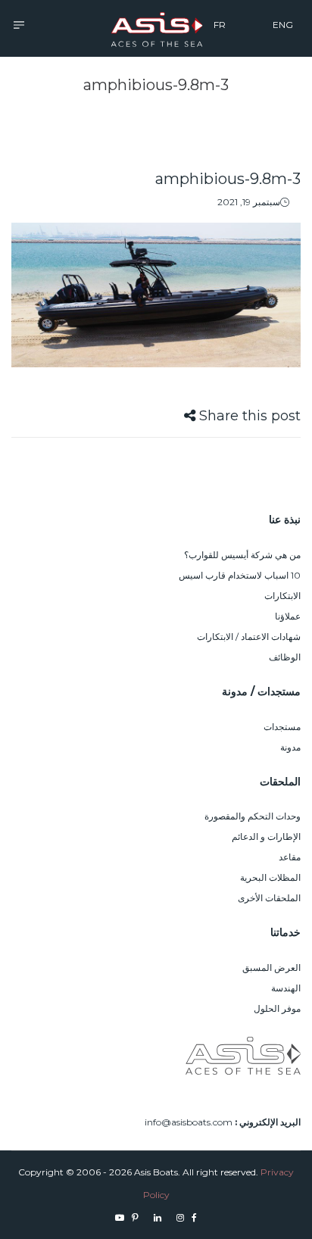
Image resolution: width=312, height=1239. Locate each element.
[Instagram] (180, 1217)
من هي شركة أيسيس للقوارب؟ (242, 554)
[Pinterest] (135, 1217)
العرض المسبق (271, 967)
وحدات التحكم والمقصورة (252, 816)
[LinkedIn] (157, 1217)
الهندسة (286, 988)
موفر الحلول (277, 1008)
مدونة (290, 747)
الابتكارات (282, 595)
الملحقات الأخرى (269, 898)
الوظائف (285, 657)
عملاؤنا (288, 616)
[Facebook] (194, 1217)
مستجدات (282, 726)
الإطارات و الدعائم (266, 836)
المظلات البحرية (270, 877)
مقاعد (290, 857)
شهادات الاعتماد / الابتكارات (249, 636)
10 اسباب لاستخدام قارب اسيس (240, 575)
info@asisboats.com (188, 1122)
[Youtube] (119, 1217)
